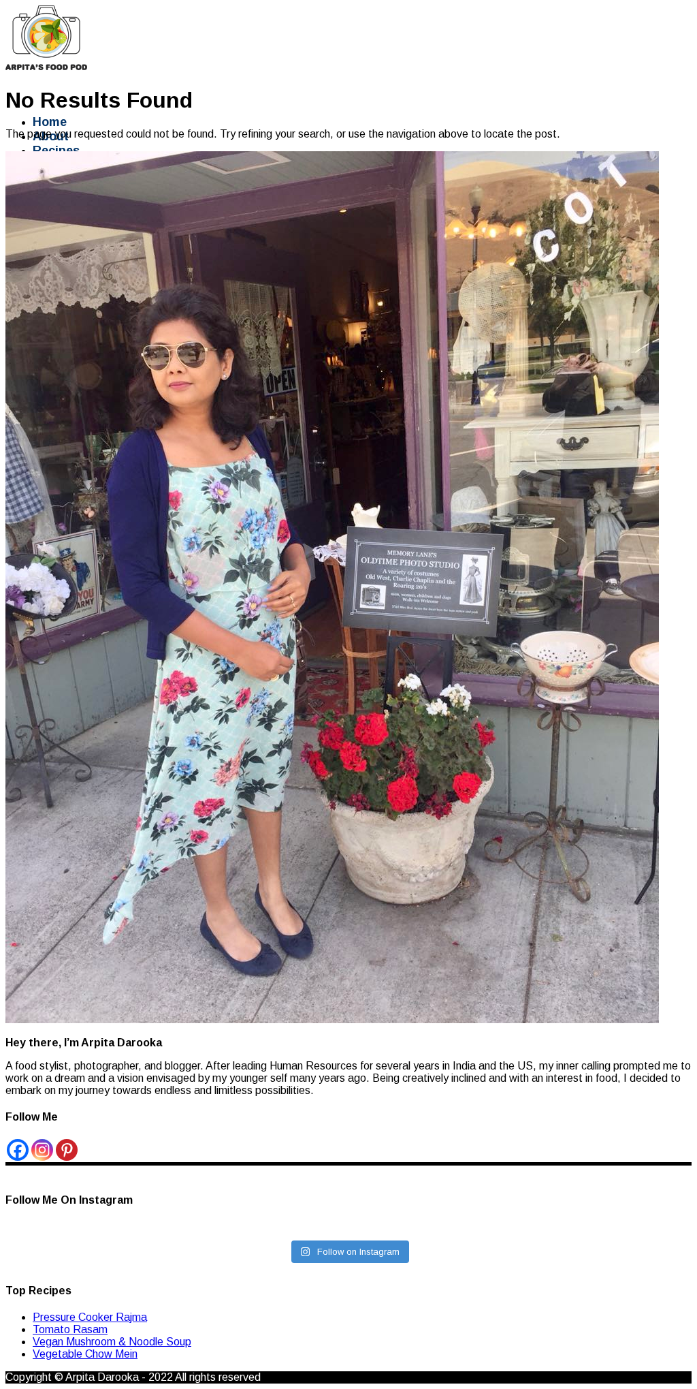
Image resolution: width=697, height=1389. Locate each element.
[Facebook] (18, 1150)
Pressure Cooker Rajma (90, 1317)
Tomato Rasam (70, 1329)
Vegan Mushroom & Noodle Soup (112, 1341)
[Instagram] (42, 1150)
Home (50, 122)
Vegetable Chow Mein (85, 1354)
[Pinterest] (67, 1150)
